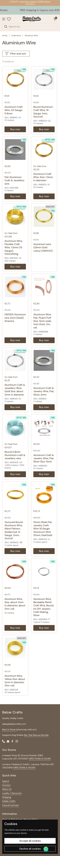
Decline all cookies (30, 848)
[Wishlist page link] (9, 19)
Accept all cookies (30, 840)
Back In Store (9, 729)
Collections (16, 35)
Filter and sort (18, 53)
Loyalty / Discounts (12, 793)
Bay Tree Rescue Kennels (36, 735)
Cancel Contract (10, 805)
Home (4, 35)
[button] (55, 19)
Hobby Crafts (8, 801)
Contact (6, 785)
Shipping (6, 797)
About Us (7, 789)
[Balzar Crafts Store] (31, 19)
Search (5, 781)
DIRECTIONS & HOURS (24, 767)
